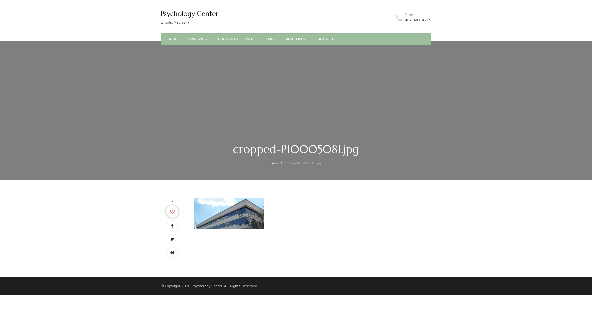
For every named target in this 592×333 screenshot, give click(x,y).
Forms (270, 39)
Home (172, 39)
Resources (295, 39)
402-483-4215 (418, 20)
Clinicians (195, 39)
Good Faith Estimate (236, 39)
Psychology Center (190, 13)
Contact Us (325, 39)
